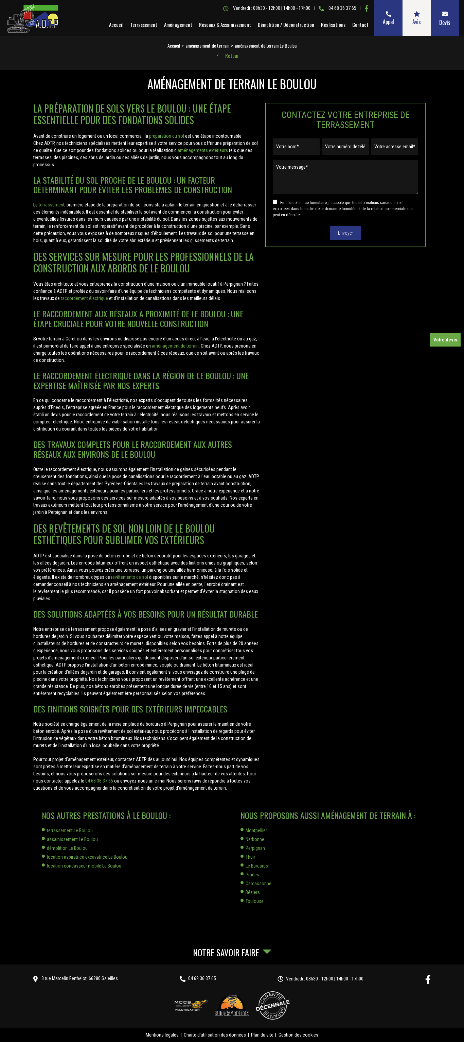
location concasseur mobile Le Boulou (84, 866)
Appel (388, 22)
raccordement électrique (84, 298)
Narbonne (255, 839)
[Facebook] (366, 8)
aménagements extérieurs (203, 150)
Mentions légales (162, 1035)
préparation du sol (166, 136)
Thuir (250, 857)
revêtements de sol (129, 577)
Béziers (253, 892)
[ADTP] (32, 18)
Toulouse (255, 901)
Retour (232, 56)
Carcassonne (258, 883)
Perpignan (255, 848)
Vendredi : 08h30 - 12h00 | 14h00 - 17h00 (324, 978)
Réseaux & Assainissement (225, 24)
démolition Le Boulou (67, 848)
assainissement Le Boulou (72, 839)
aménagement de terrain (175, 346)
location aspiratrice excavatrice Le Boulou (87, 857)
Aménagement (178, 24)
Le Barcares (257, 866)
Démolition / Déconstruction (286, 24)
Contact (360, 24)
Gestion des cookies (298, 1035)
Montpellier (256, 830)
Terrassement (143, 24)
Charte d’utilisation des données (215, 1035)
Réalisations (333, 24)
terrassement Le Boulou (70, 830)
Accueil (116, 24)
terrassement (52, 204)
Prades (252, 874)
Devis (444, 22)
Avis (416, 22)
